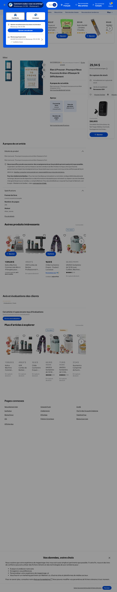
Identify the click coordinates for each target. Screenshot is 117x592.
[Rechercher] (54, 5)
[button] (82, 5)
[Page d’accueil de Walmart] (4, 5)
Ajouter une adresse (25, 30)
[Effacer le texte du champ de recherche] (49, 5)
